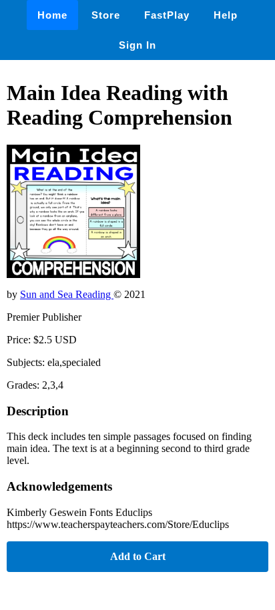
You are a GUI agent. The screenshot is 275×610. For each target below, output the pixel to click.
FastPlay (167, 15)
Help (226, 15)
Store (105, 15)
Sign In (137, 45)
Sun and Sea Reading (66, 294)
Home (52, 15)
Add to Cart (138, 556)
